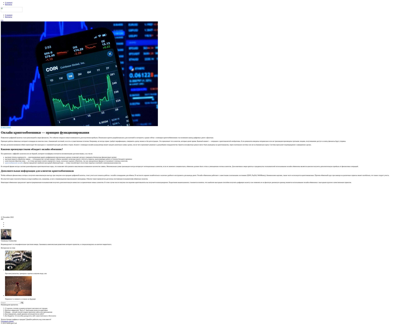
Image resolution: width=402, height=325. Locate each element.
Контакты (8, 4)
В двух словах (6, 127)
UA (2, 20)
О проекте (8, 2)
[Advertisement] (201, 199)
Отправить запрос (7, 321)
